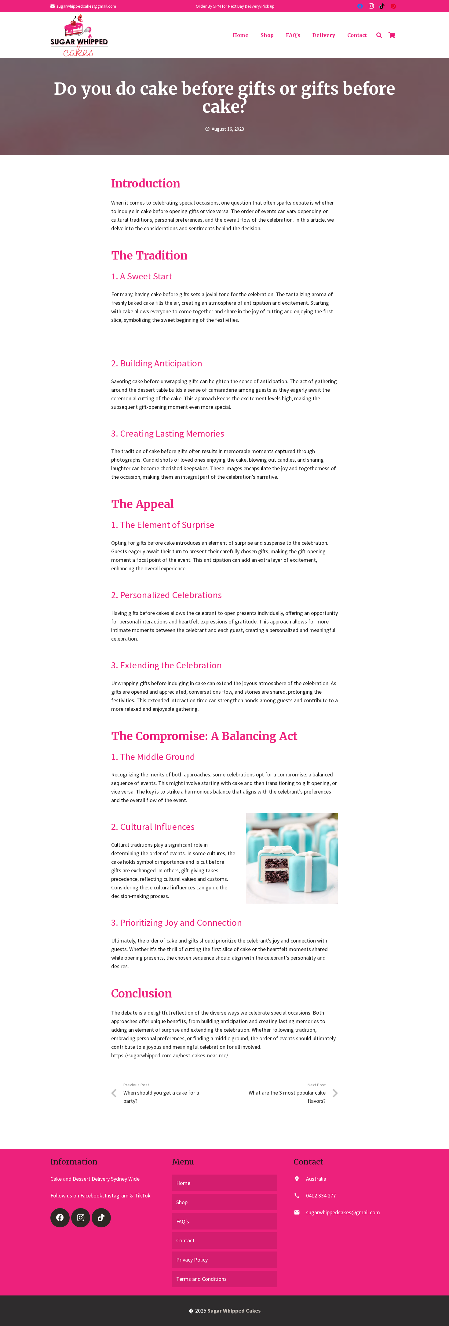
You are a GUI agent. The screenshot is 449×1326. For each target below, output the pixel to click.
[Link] (79, 35)
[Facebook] (360, 6)
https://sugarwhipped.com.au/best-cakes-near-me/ (169, 1055)
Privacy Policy (192, 1259)
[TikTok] (382, 6)
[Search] (379, 35)
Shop (182, 1202)
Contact (185, 1240)
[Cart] (392, 35)
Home (183, 1182)
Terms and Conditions (201, 1278)
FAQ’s (182, 1221)
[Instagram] (371, 6)
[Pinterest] (393, 6)
